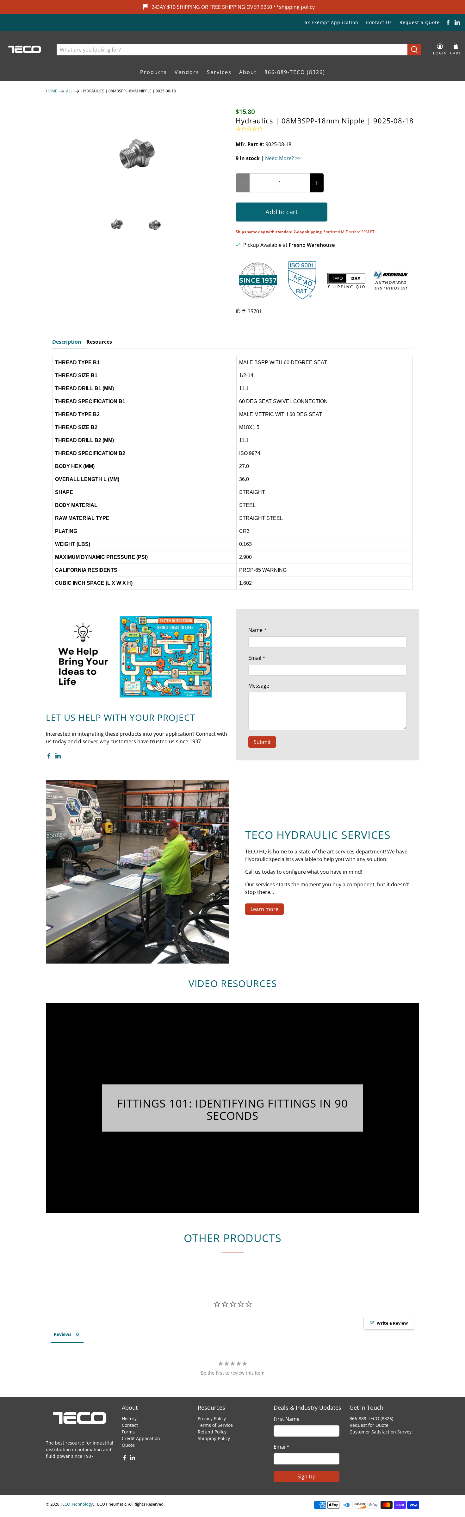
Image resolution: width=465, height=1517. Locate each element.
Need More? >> (283, 158)
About (248, 72)
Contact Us (379, 22)
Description (66, 341)
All (69, 91)
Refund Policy (212, 1432)
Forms (128, 1432)
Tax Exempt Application (330, 22)
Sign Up (306, 1476)
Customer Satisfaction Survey (381, 1432)
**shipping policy (294, 6)
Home (51, 91)
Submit (262, 742)
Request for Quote (369, 1425)
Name (257, 630)
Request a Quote (420, 22)
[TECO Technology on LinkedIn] (457, 22)
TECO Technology (76, 1504)
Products (153, 72)
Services (219, 72)
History (129, 1418)
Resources (99, 341)
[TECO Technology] (25, 50)
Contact (130, 1425)
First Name (287, 1418)
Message (258, 685)
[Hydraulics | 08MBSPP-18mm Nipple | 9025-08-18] (137, 155)
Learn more (264, 909)
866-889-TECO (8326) (294, 72)
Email (256, 657)
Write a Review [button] (392, 1323)
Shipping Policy (214, 1438)
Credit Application (141, 1438)
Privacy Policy (212, 1418)
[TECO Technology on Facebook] (448, 22)
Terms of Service (215, 1425)
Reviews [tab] (62, 1334)
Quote (128, 1445)
